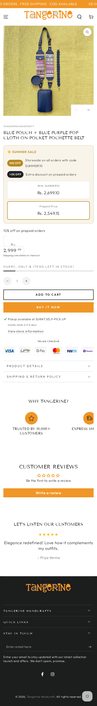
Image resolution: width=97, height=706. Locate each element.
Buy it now (48, 307)
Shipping (8, 255)
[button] (79, 17)
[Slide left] (76, 110)
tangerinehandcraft (18, 126)
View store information (26, 331)
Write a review (48, 493)
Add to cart (48, 294)
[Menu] (6, 17)
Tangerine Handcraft (41, 696)
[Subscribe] (91, 647)
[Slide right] (88, 110)
